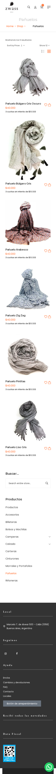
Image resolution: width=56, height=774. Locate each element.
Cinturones (12, 558)
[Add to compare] (28, 84)
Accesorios (12, 514)
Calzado (10, 544)
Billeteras (11, 522)
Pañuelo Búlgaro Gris (18, 183)
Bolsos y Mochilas (16, 529)
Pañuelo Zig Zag (15, 315)
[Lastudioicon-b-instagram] (5, 653)
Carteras (10, 551)
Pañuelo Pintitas (15, 381)
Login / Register (35, 7)
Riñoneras (11, 580)
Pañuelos (10, 573)
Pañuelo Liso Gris (16, 447)
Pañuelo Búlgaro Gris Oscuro (23, 103)
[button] (49, 104)
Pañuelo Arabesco (16, 249)
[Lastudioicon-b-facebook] (16, 653)
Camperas (12, 537)
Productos (11, 507)
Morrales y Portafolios (18, 566)
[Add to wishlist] (45, 104)
